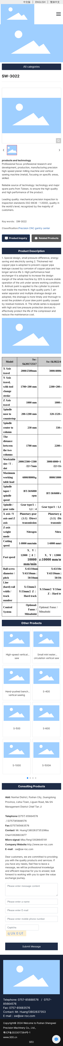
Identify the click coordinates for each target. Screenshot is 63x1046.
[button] (27, 778)
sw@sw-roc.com (24, 849)
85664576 (10, 1003)
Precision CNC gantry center (34, 228)
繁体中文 (55, 2)
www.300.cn (10, 1037)
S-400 (46, 691)
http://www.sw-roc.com (40, 844)
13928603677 (19, 834)
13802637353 (35, 830)
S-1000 (17, 765)
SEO (31, 1041)
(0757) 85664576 (28, 816)
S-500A (46, 765)
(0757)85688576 (17, 820)
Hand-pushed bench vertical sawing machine (16, 695)
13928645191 (39, 839)
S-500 (16, 728)
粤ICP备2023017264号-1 (16, 1032)
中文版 (26, 2)
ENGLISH (40, 2)
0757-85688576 (28, 999)
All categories (31, 66)
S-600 (46, 728)
